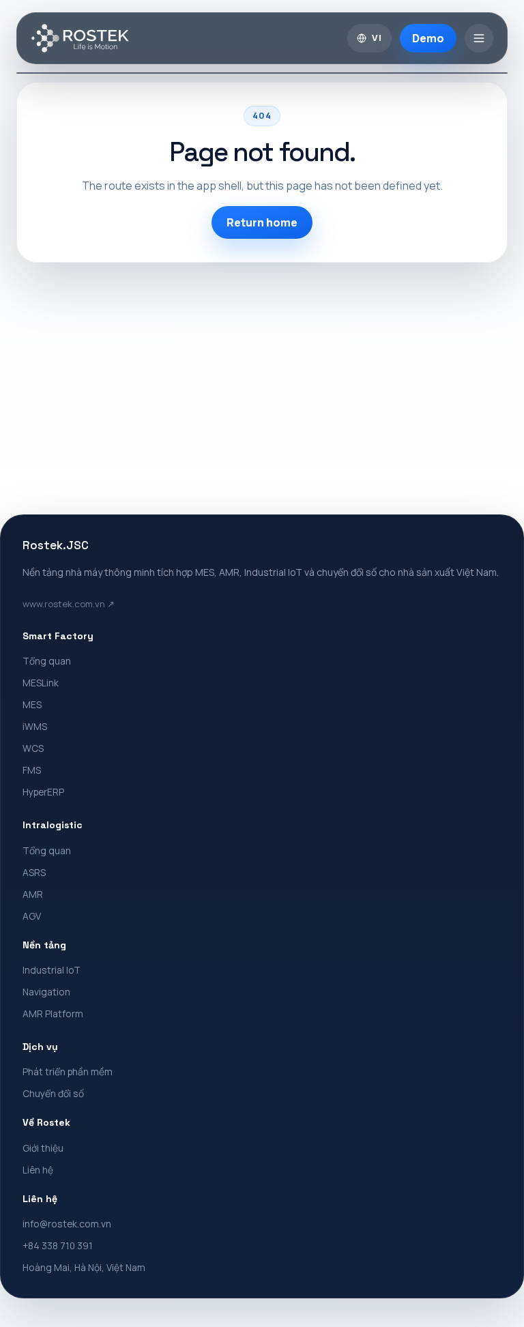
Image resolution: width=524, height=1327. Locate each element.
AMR (33, 894)
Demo (428, 38)
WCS (33, 748)
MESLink (41, 682)
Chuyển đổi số (53, 1093)
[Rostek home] (80, 38)
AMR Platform (53, 1013)
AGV (32, 915)
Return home (262, 222)
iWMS (35, 726)
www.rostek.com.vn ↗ (69, 604)
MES (32, 704)
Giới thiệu (43, 1147)
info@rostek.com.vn (67, 1223)
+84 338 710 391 (58, 1245)
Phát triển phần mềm (68, 1071)
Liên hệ (38, 1169)
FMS (32, 769)
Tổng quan (47, 660)
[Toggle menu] (479, 38)
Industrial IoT (52, 969)
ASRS (34, 872)
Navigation (46, 991)
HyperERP (43, 791)
